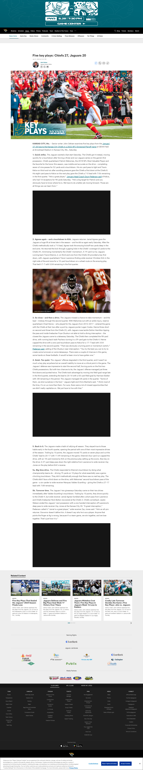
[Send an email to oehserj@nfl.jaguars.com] (47, 67)
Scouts (9, 710)
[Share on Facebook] (96, 64)
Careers (131, 722)
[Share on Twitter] (99, 64)
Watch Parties (29, 715)
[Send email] (103, 64)
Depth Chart (9, 704)
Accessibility (50, 712)
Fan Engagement (88, 694)
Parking (29, 701)
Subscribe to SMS (131, 715)
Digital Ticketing (69, 718)
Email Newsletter (131, 718)
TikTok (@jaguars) (131, 712)
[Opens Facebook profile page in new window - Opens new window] (41, 67)
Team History (9, 717)
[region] (71, 764)
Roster (9, 694)
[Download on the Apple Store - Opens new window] (64, 746)
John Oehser (43, 62)
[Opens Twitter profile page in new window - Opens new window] (44, 67)
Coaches (9, 707)
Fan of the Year (88, 718)
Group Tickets (68, 707)
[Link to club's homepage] (5, 30)
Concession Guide (29, 712)
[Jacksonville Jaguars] (71, 754)
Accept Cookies (125, 763)
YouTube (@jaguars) (131, 698)
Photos (109, 698)
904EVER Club (88, 735)
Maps (29, 704)
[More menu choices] (75, 31)
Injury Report (9, 701)
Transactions (9, 698)
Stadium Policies (50, 720)
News (108, 694)
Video (108, 701)
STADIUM (50, 691)
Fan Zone (88, 698)
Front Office (9, 714)
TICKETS (68, 691)
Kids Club (88, 731)
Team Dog (9, 725)
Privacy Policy (131, 728)
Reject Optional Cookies (109, 763)
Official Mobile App (131, 694)
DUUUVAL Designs (88, 715)
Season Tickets (69, 704)
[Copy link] (107, 63)
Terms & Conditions (131, 731)
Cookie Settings (93, 763)
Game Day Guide (29, 694)
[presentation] (131, 623)
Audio (108, 704)
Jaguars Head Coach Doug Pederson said (84, 176)
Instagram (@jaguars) (131, 701)
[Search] (115, 30)
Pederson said (38, 349)
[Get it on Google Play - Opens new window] (78, 746)
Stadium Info (29, 698)
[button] (71, 212)
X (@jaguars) (131, 704)
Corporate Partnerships (131, 725)
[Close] (140, 764)
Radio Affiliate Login (109, 712)
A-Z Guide (50, 709)
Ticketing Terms (69, 715)
